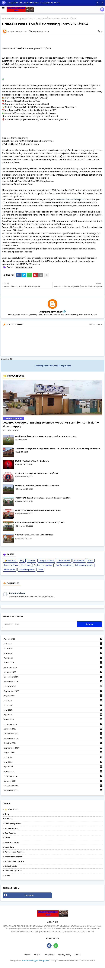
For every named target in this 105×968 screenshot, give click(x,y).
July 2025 (53, 700)
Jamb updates (64, 560)
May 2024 (53, 762)
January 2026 (53, 672)
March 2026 (52, 662)
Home (5, 18)
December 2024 (53, 733)
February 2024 (53, 776)
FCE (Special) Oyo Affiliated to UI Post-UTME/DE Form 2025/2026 (45, 436)
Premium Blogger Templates (35, 960)
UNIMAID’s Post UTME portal (71, 199)
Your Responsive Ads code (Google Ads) (52, 365)
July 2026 (52, 643)
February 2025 (53, 724)
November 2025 (53, 681)
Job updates (79, 560)
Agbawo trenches (51, 311)
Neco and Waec (11, 565)
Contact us (49, 954)
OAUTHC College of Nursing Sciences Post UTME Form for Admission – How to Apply (51, 424)
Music (90, 560)
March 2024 (53, 771)
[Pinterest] (35, 275)
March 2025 (53, 719)
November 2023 (53, 790)
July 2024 (53, 757)
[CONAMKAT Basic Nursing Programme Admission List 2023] (8, 501)
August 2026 (53, 639)
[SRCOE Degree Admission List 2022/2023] (8, 538)
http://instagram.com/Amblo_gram (77, 895)
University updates (18, 18)
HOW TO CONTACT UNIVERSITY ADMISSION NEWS (34, 2)
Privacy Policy (64, 954)
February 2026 (52, 667)
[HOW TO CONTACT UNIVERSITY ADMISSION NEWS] (8, 514)
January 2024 (53, 781)
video (40, 569)
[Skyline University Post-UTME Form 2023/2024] (8, 477)
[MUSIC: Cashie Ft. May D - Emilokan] (8, 464)
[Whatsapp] (29, 275)
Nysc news (25, 565)
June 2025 (53, 705)
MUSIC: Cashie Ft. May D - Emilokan (32, 461)
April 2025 (53, 714)
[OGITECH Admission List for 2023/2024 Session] (8, 489)
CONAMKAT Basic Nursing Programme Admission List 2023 (43, 498)
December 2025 (52, 677)
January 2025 (53, 729)
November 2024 (53, 738)
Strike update (9, 569)
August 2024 (53, 752)
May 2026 (53, 653)
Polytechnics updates (43, 565)
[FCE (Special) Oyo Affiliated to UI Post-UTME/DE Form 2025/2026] (8, 440)
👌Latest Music (10, 560)
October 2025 (53, 686)
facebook (29, 895)
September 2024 (53, 748)
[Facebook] (18, 275)
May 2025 (53, 710)
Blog (22, 560)
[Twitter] (23, 275)
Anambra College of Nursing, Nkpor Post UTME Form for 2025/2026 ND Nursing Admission (57, 448)
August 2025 (53, 695)
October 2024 (53, 743)
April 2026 (52, 658)
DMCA (78, 954)
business (31, 560)
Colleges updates (46, 560)
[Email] (40, 275)
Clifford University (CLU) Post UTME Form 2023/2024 (39, 522)
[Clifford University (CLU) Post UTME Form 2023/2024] (8, 526)
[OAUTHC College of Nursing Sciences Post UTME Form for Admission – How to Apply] (52, 397)
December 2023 (53, 785)
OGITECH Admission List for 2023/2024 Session (37, 485)
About (37, 954)
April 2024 (53, 766)
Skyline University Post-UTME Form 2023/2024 (37, 473)
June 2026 (52, 648)
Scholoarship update (84, 565)
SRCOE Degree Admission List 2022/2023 (34, 535)
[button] (98, 3)
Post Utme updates (64, 565)
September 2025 (53, 691)
